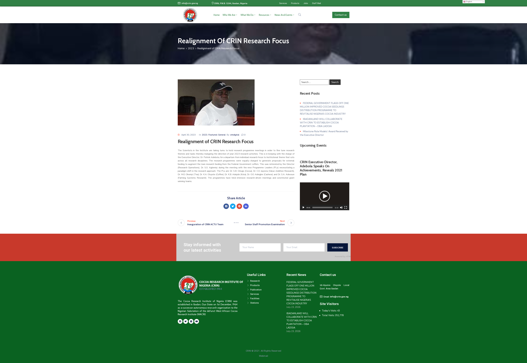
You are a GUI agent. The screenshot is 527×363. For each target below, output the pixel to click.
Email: (336, 297)
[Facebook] (226, 206)
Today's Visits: (329, 310)
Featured (212, 134)
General (222, 134)
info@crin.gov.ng (190, 3)
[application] (324, 196)
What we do (247, 15)
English (469, 2)
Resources (264, 15)
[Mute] (341, 207)
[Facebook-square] (180, 321)
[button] (283, 3)
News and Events (283, 15)
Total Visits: (328, 315)
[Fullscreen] (345, 207)
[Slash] (236, 222)
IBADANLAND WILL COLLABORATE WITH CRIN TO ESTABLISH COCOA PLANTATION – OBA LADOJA (321, 123)
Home (217, 15)
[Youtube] (196, 321)
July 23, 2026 (293, 307)
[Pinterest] (239, 206)
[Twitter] (233, 206)
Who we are (229, 15)
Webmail (263, 355)
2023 (191, 48)
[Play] (303, 207)
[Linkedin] (246, 206)
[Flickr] (191, 321)
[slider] (322, 207)
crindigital (234, 134)
